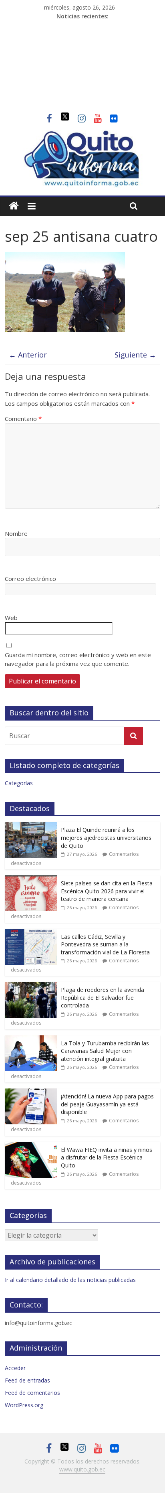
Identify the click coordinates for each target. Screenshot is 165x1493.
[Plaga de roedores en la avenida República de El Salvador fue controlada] (31, 986)
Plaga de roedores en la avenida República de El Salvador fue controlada (102, 997)
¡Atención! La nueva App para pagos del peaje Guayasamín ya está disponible (107, 1104)
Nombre (16, 533)
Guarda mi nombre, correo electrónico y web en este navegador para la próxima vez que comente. (78, 659)
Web (11, 618)
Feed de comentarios (32, 1392)
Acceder (15, 1368)
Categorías (19, 783)
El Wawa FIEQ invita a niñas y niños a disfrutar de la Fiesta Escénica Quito (106, 1157)
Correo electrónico (30, 579)
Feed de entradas (27, 1380)
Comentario (23, 419)
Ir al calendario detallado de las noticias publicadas (70, 1280)
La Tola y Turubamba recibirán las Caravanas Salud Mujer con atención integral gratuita (105, 1050)
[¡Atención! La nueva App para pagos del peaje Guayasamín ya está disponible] (31, 1092)
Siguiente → (135, 354)
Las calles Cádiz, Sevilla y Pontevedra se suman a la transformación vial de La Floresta (105, 944)
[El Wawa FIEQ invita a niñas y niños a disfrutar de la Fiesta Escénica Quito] (31, 1146)
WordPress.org (24, 1405)
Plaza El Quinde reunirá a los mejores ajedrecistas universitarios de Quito (106, 837)
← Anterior (28, 354)
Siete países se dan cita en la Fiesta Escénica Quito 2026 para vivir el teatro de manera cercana (107, 891)
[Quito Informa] (82, 134)
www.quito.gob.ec (82, 1469)
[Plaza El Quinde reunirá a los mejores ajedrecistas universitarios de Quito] (31, 826)
